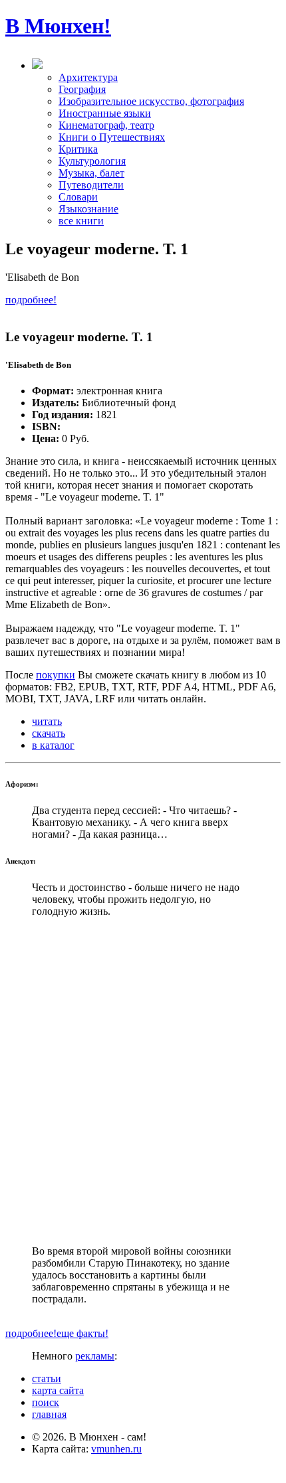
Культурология (92, 161)
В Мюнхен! (58, 26)
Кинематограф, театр (106, 125)
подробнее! (31, 299)
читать (47, 721)
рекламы (94, 1356)
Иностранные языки (105, 113)
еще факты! (82, 1333)
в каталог (53, 745)
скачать (48, 733)
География (82, 89)
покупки (55, 674)
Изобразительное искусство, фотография (151, 101)
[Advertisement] (143, 1081)
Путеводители (91, 185)
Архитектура (88, 77)
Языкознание (88, 208)
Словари (78, 196)
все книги (81, 220)
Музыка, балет (91, 173)
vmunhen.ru (116, 1448)
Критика (78, 149)
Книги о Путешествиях (112, 137)
